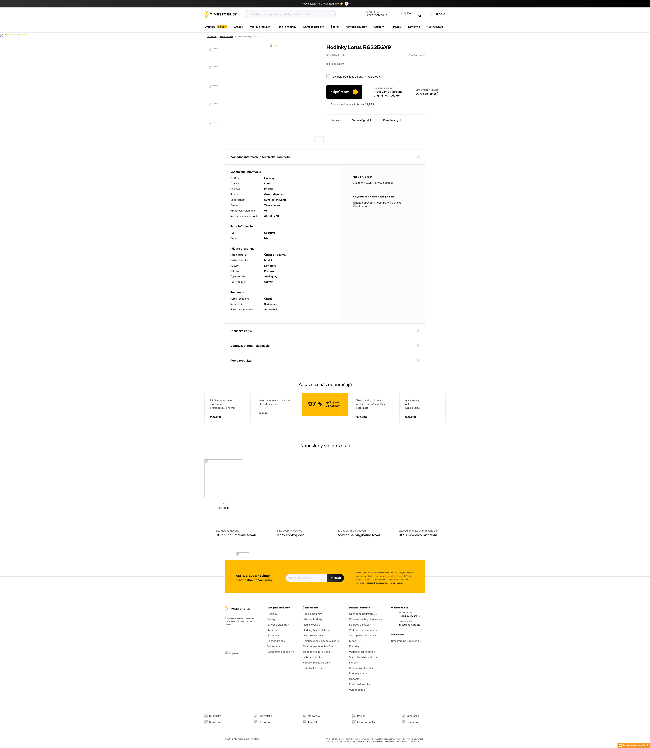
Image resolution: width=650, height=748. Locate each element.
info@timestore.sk (409, 625)
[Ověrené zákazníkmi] (13, 35)
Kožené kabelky (312, 657)
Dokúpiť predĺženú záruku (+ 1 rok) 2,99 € (365, 76)
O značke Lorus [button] (241, 331)
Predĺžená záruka (359, 684)
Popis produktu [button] (241, 360)
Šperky (271, 619)
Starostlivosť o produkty (363, 657)
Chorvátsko (265, 716)
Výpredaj (272, 646)
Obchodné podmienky (362, 614)
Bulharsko (215, 716)
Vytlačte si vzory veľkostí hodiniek (373, 182)
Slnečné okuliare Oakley (317, 652)
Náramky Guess (312, 635)
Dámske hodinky (313, 619)
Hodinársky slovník (360, 668)
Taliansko (313, 722)
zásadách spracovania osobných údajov (385, 582)
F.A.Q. (352, 663)
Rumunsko (412, 716)
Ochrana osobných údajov (364, 619)
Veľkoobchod (357, 690)
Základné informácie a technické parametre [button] (260, 157)
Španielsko (412, 722)
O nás (352, 641)
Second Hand (275, 641)
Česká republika (366, 722)
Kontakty (354, 646)
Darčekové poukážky (279, 652)
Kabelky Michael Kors (315, 663)
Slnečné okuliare (277, 625)
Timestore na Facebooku (405, 641)
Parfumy (272, 635)
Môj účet (406, 13)
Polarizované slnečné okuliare (321, 641)
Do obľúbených (392, 120)
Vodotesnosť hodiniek (362, 652)
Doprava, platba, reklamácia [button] (250, 345)
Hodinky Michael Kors (316, 630)
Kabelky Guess (311, 668)
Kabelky (272, 630)
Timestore (211, 36)
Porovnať (335, 120)
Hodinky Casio (311, 625)
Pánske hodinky (227, 36)
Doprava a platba (359, 625)
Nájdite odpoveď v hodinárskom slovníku (377, 203)
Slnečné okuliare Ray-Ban (318, 646)
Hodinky (272, 614)
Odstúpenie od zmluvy (362, 635)
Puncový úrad (357, 673)
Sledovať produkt (362, 120)
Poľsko (361, 716)
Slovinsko (264, 722)
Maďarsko (314, 716)
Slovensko (215, 722)
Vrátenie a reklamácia (362, 630)
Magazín (354, 679)
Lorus (223, 503)
